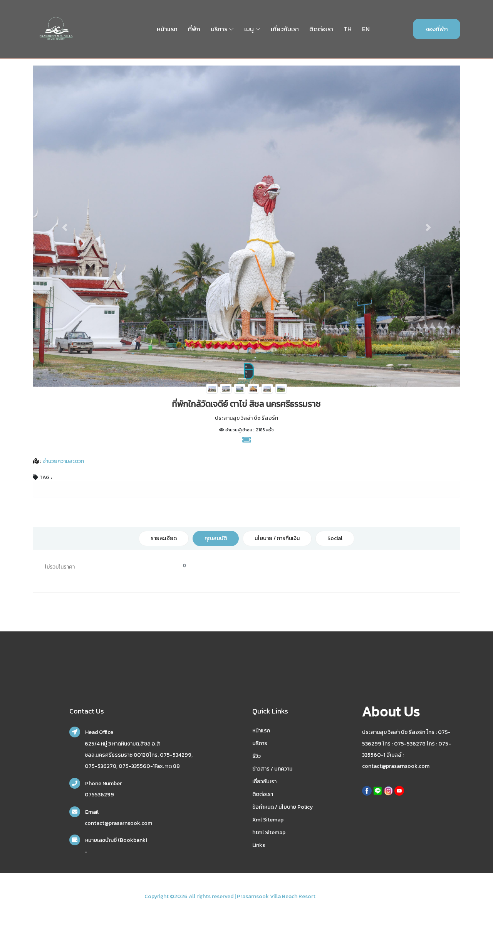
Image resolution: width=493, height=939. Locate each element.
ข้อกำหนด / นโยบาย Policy (282, 807)
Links (258, 845)
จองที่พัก (437, 29)
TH (348, 29)
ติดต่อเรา (321, 29)
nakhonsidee (333, 896)
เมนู (249, 29)
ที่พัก (194, 29)
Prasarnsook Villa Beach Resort (276, 896)
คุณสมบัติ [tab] (216, 538)
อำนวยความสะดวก (62, 461)
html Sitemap (268, 832)
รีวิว (256, 756)
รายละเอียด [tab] (164, 538)
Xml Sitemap (267, 820)
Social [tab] (334, 538)
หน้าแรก (167, 29)
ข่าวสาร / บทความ (272, 769)
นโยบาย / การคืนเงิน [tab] (277, 538)
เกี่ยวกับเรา (285, 29)
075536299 (99, 795)
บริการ (219, 29)
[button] (65, 227)
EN (366, 29)
